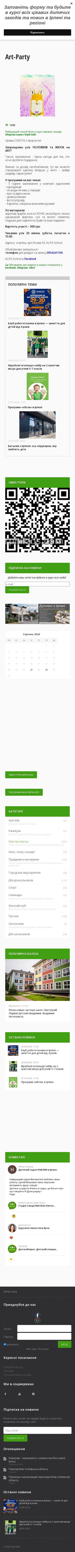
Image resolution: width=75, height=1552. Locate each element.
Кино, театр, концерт (22, 852)
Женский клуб (17, 906)
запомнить (12, 1344)
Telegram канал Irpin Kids (24, 792)
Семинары (15, 895)
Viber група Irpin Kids (21, 774)
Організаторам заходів (17, 1374)
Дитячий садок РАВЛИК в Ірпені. (37, 1169)
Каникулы (15, 831)
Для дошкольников (21, 880)
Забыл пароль (31, 1349)
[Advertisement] (37, 726)
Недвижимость (16, 1464)
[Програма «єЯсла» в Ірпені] (37, 391)
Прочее (14, 916)
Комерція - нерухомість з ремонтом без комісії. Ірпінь (37, 1459)
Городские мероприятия (24, 873)
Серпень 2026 (31, 634)
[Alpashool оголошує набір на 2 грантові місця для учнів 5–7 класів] (37, 350)
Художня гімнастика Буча (33, 1228)
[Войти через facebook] (37, 1314)
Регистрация (43, 1349)
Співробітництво (13, 1367)
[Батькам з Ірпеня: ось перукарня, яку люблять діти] (37, 431)
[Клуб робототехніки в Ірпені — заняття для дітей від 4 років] (37, 308)
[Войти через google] (37, 1320)
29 (46, 669)
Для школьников (19, 934)
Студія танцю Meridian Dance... (36, 1205)
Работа (12, 1483)
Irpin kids (14, 820)
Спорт (12, 887)
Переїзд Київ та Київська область (28, 1469)
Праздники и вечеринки (24, 859)
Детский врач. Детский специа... (37, 1249)
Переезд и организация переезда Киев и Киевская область (39, 1478)
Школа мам (16, 924)
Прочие (12, 1472)
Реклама (8, 1371)
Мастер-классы (18, 841)
